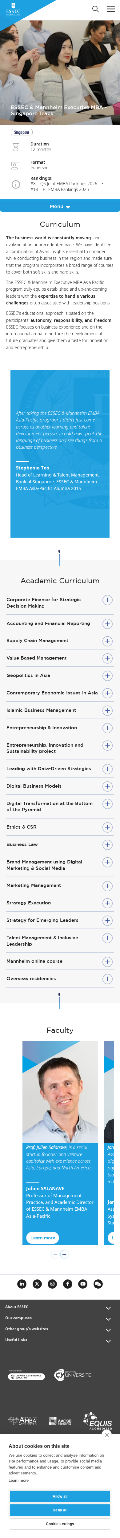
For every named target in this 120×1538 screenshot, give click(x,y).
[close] (107, 1434)
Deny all (60, 1510)
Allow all (60, 1496)
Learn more (42, 1238)
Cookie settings (60, 1524)
